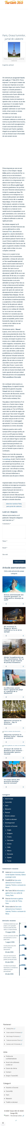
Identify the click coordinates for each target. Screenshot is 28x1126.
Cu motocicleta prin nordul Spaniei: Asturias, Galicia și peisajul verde (15, 874)
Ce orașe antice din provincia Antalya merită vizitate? (12, 781)
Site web (5, 554)
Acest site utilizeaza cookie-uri (12, 1063)
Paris (10, 231)
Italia (8, 847)
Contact (8, 1072)
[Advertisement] (14, 152)
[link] (14, 52)
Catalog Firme (10, 1028)
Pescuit (7, 812)
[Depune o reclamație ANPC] (14, 1116)
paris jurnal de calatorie (14, 506)
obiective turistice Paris (14, 504)
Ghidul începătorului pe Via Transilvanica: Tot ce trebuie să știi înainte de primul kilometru (14, 659)
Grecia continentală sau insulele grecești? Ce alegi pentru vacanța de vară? (14, 597)
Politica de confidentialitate (11, 1057)
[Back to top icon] (25, 1123)
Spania (9, 857)
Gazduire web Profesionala (13, 1044)
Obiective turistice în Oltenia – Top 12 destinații (13, 722)
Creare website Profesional (13, 1032)
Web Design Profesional (12, 1036)
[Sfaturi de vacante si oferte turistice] (14, 2)
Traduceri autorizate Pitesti (13, 1040)
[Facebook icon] (14, 1120)
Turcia (9, 861)
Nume (4, 541)
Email (4, 548)
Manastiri (8, 809)
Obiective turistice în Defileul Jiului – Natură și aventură (13, 736)
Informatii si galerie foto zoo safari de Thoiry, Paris (14, 893)
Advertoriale (9, 799)
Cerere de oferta (11, 1068)
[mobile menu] (26, 2)
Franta (9, 837)
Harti (6, 806)
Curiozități (8, 802)
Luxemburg (6, 459)
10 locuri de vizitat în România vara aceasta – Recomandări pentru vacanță (13, 751)
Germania (10, 840)
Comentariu (6, 523)
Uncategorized (9, 823)
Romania (10, 854)
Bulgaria (9, 833)
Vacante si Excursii (11, 826)
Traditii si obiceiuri (11, 819)
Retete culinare (10, 816)
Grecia (9, 844)
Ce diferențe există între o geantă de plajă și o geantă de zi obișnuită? (13, 690)
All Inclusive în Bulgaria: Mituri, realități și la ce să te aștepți (13, 629)
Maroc (9, 851)
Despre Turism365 (12, 1076)
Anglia (9, 830)
